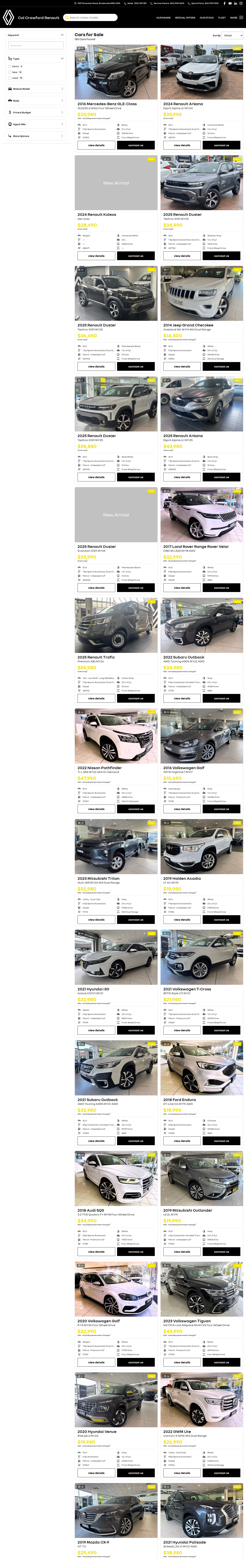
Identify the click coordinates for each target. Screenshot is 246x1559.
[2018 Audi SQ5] (116, 1178)
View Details (96, 145)
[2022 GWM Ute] (202, 1399)
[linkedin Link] (235, 3)
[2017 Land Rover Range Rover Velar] (202, 514)
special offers (185, 17)
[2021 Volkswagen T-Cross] (202, 957)
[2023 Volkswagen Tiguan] (202, 1289)
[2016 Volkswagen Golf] (202, 735)
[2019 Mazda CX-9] (116, 1510)
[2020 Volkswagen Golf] (116, 1289)
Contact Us (135, 145)
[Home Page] (8, 17)
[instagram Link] (241, 3)
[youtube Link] (230, 3)
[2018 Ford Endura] (202, 1067)
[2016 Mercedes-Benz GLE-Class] (116, 72)
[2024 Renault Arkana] (202, 72)
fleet (222, 17)
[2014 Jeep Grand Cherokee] (202, 293)
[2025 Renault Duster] (202, 182)
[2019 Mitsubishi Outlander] (202, 1178)
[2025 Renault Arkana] (202, 404)
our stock (207, 17)
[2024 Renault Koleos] (116, 182)
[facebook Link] (224, 3)
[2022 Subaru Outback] (202, 625)
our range (163, 17)
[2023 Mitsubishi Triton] (116, 846)
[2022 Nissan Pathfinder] (116, 735)
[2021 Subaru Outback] (116, 1067)
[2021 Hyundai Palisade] (202, 1510)
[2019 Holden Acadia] (202, 846)
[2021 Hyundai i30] (116, 957)
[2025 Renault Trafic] (116, 625)
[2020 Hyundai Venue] (116, 1399)
